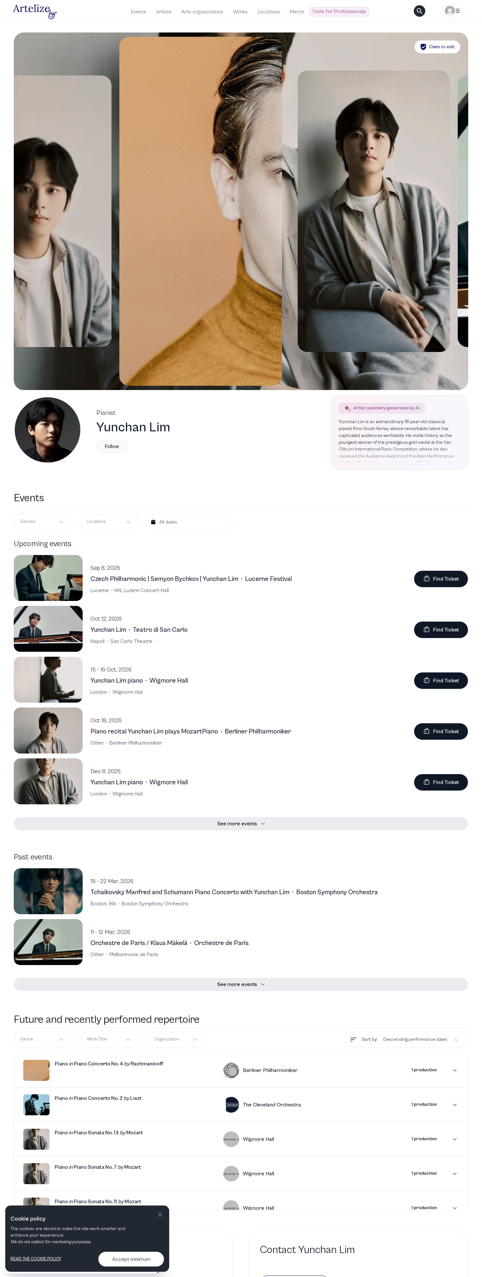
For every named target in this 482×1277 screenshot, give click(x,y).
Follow (112, 446)
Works (240, 12)
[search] (419, 11)
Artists (163, 12)
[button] (241, 1070)
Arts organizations (202, 12)
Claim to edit (442, 47)
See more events (237, 824)
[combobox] (87, 521)
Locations (269, 12)
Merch (297, 12)
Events (138, 12)
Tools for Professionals (339, 11)
